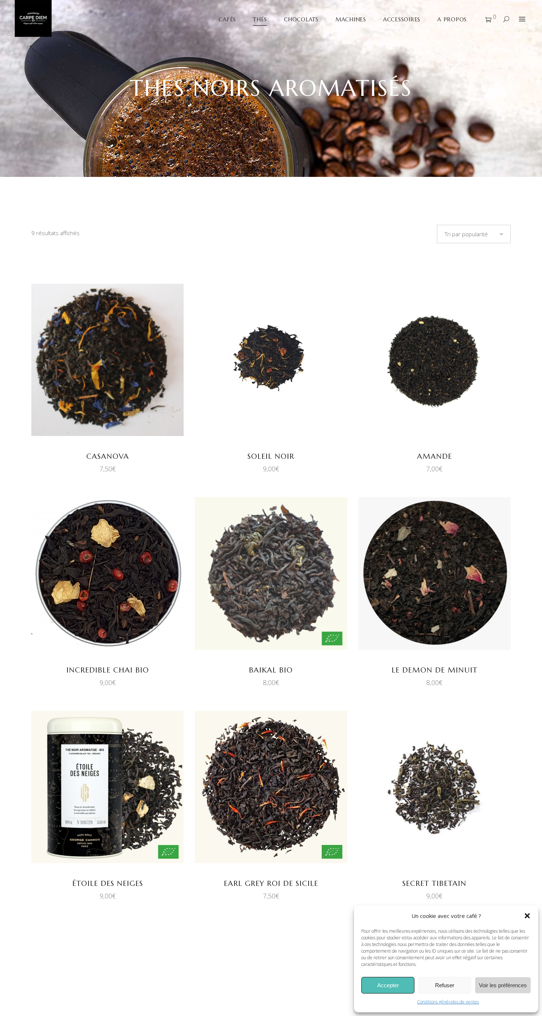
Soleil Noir (270, 456)
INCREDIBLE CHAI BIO (107, 670)
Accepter (388, 985)
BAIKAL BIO (271, 670)
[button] (527, 915)
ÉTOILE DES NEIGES (107, 883)
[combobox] (474, 234)
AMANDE (434, 456)
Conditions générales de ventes (448, 1002)
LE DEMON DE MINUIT (434, 670)
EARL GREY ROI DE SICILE (271, 883)
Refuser (444, 985)
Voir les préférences (503, 985)
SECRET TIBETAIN (434, 883)
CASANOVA (107, 456)
